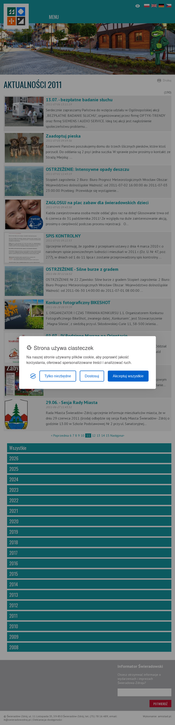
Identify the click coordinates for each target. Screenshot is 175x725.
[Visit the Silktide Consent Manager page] (33, 376)
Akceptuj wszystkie (128, 376)
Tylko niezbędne (57, 376)
